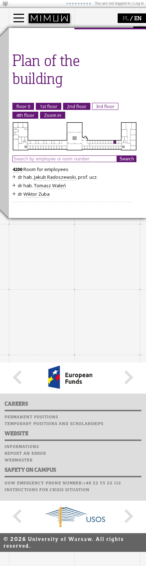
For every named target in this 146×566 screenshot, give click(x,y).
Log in (139, 3)
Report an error (25, 454)
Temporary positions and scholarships (54, 424)
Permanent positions (31, 417)
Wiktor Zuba (36, 194)
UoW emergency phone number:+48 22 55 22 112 (63, 483)
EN (137, 19)
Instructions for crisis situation (47, 490)
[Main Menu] (19, 18)
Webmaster (19, 460)
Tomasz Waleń (50, 185)
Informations (22, 447)
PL (126, 19)
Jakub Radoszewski (55, 177)
